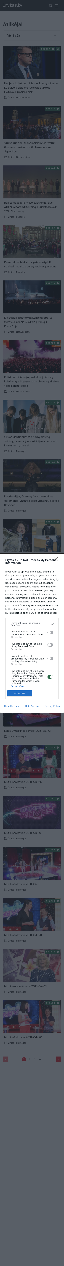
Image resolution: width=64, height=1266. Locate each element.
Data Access (32, 706)
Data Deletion (12, 706)
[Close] (57, 560)
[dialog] (32, 633)
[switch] (50, 632)
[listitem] (32, 624)
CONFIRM (19, 693)
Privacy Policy (52, 706)
